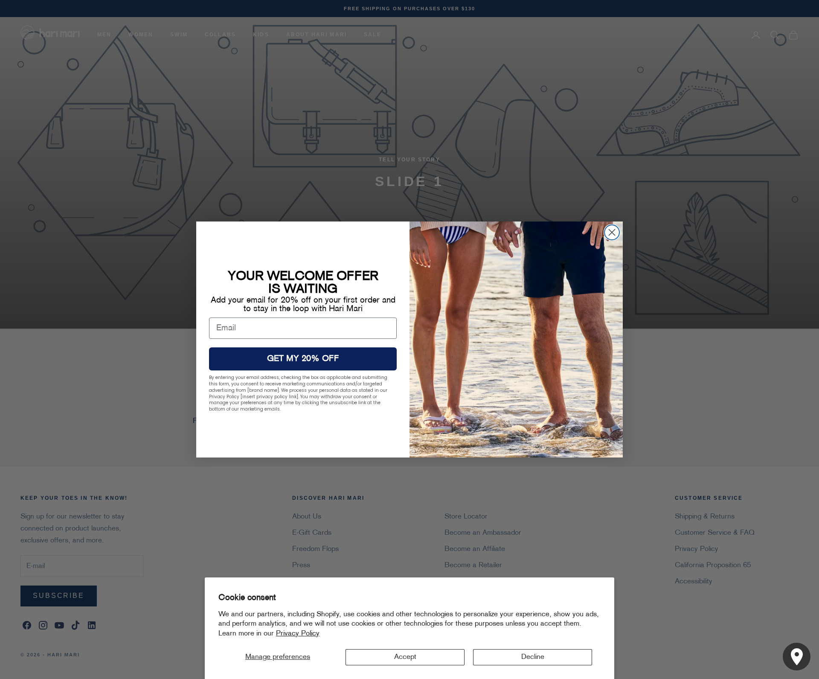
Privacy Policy (297, 633)
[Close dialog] (611, 232)
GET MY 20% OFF (303, 359)
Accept (405, 657)
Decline (532, 657)
